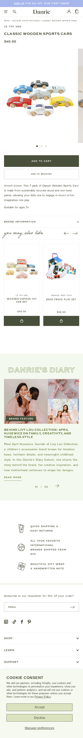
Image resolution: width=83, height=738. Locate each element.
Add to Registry (41, 174)
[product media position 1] (39, 96)
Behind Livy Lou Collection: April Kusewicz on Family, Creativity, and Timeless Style (37, 433)
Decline (39, 718)
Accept (40, 707)
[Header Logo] (41, 11)
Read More (13, 477)
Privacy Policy (42, 696)
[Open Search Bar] (14, 12)
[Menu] (6, 12)
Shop (7, 21)
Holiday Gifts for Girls (26, 21)
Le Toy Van (12, 26)
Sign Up (19, 3)
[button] (37, 146)
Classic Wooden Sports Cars (59, 21)
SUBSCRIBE (72, 607)
